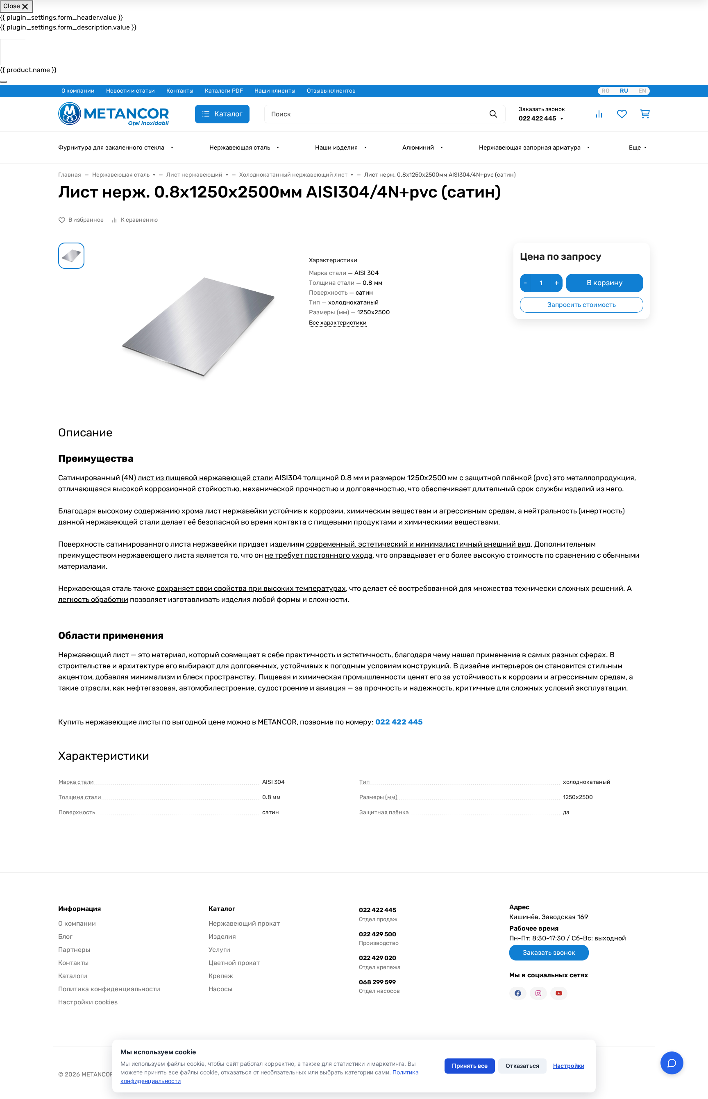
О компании (78, 90)
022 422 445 (538, 118)
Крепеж (221, 976)
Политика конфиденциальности (109, 989)
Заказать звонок (542, 109)
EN (642, 90)
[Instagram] (538, 993)
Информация (79, 909)
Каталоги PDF (224, 90)
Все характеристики (338, 322)
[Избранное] (622, 114)
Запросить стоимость (581, 305)
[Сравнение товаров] (599, 114)
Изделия (222, 936)
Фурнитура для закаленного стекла (111, 147)
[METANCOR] (113, 113)
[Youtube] (558, 993)
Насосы (220, 989)
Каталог (222, 909)
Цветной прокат (234, 963)
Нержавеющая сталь (239, 147)
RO (605, 90)
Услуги (219, 950)
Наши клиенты (274, 90)
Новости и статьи (130, 90)
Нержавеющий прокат (244, 923)
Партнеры (74, 950)
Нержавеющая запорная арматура (530, 147)
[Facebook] (517, 993)
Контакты (179, 90)
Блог (65, 936)
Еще (635, 147)
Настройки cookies (88, 1002)
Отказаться (522, 1065)
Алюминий (418, 147)
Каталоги (72, 976)
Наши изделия (336, 147)
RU (624, 90)
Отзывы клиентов (331, 90)
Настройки (568, 1065)
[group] (198, 327)
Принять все (470, 1065)
